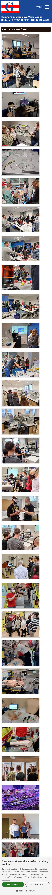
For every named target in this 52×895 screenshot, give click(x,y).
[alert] (26, 876)
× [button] (50, 860)
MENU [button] (39, 7)
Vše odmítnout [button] (38, 885)
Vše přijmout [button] (13, 885)
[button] (26, 890)
